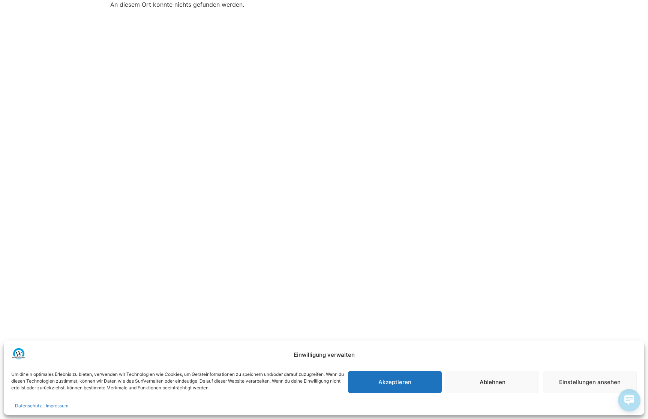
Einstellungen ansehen (590, 382)
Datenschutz (28, 405)
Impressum (57, 405)
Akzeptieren (394, 382)
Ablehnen (493, 382)
